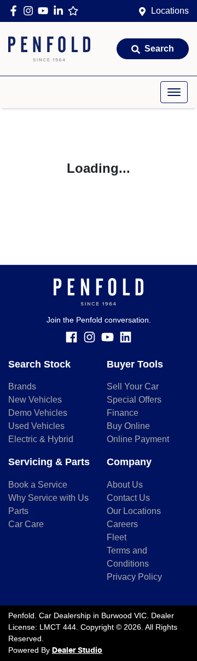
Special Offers (134, 399)
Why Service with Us (48, 497)
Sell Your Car (133, 386)
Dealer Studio (77, 650)
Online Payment (138, 439)
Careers (122, 524)
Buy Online (128, 426)
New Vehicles (35, 399)
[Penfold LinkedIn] (60, 10)
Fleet (116, 537)
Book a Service (37, 484)
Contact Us (128, 497)
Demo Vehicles (37, 412)
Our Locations (134, 511)
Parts (18, 511)
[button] (174, 92)
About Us (125, 484)
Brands (22, 386)
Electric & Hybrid (40, 439)
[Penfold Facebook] (15, 10)
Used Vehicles (36, 426)
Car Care (26, 524)
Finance (122, 412)
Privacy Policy (134, 576)
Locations (170, 10)
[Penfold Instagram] (30, 10)
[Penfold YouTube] (45, 10)
